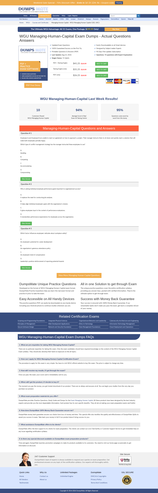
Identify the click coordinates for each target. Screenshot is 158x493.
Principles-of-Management (26, 324)
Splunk (123, 19)
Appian (55, 19)
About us (43, 479)
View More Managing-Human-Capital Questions (79, 275)
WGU (28, 23)
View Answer (26, 179)
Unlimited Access (44, 15)
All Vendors (33, 15)
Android (48, 19)
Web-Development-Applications (59, 324)
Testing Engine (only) (60, 69)
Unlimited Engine (66, 476)
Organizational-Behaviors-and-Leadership (92, 321)
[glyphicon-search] (138, 15)
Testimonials (24, 483)
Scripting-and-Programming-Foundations (31, 321)
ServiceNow (115, 19)
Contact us (44, 476)
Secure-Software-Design (26, 327)
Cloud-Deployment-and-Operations (121, 327)
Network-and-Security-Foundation (59, 327)
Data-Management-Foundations (89, 327)
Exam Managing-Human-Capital (82, 400)
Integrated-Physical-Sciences (57, 321)
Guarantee (56, 15)
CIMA (62, 19)
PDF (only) (56, 75)
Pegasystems (104, 19)
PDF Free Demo (33, 85)
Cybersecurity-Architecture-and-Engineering (124, 321)
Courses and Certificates (40, 23)
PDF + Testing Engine (60, 63)
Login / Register (73, 15)
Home (25, 15)
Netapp (88, 19)
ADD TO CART (102, 64)
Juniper (73, 19)
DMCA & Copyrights (98, 476)
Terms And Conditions (99, 483)
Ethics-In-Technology (86, 324)
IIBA (67, 19)
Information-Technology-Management (122, 324)
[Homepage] (16, 16)
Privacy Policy (96, 479)
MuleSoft (81, 19)
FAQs (63, 15)
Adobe (41, 19)
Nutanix (95, 19)
